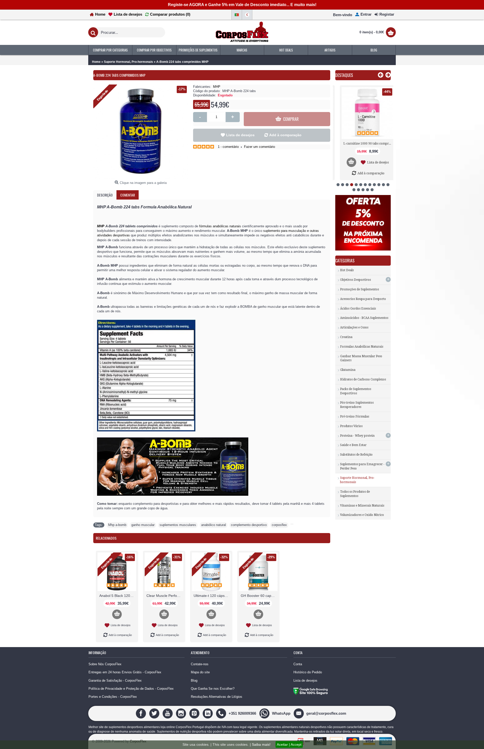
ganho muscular (143, 525)
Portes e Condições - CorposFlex (112, 697)
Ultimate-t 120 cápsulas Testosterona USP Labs (212, 596)
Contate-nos (199, 664)
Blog (194, 680)
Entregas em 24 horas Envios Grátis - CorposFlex (124, 672)
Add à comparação (285, 135)
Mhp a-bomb (117, 525)
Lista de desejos (240, 135)
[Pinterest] (195, 713)
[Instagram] (181, 713)
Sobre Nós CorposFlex (105, 664)
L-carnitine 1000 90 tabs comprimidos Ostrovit (364, 143)
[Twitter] (155, 713)
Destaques (344, 75)
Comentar (127, 195)
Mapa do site (200, 672)
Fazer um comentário (259, 147)
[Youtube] (168, 713)
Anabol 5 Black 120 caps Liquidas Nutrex (117, 596)
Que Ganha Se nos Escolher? (212, 688)
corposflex (279, 525)
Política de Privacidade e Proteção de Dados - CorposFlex (131, 688)
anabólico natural (213, 525)
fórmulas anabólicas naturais (220, 226)
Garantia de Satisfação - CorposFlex (115, 680)
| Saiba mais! (260, 744)
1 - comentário (228, 147)
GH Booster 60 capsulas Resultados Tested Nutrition (259, 596)
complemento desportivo (249, 525)
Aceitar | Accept (289, 744)
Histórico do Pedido (307, 672)
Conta (297, 664)
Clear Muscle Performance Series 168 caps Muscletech (164, 596)
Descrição (105, 195)
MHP (216, 87)
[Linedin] (208, 713)
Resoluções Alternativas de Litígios (216, 697)
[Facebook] (141, 713)
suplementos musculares (178, 525)
